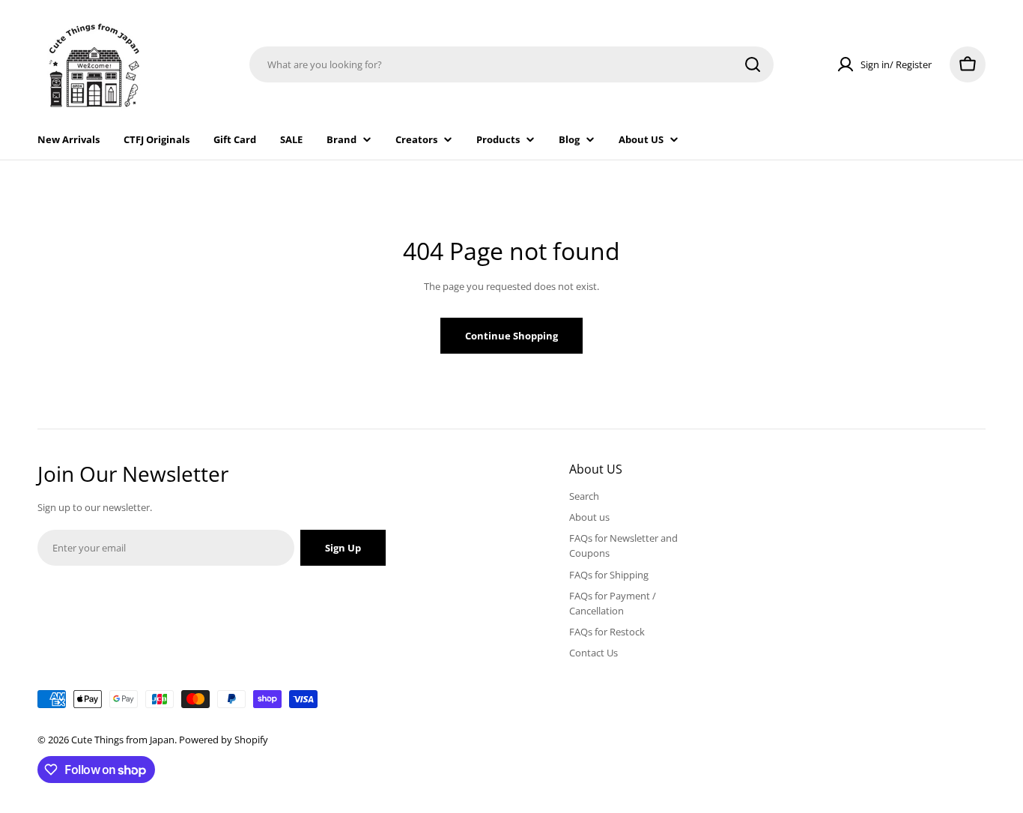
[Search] (753, 64)
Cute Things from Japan (122, 739)
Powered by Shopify (223, 739)
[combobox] (511, 64)
